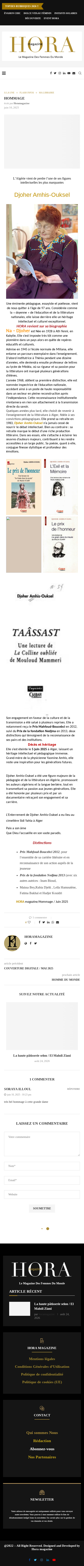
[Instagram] (60, 73)
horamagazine (22, 103)
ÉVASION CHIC (12, 13)
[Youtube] (68, 73)
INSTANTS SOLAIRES (65, 13)
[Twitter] (55, 73)
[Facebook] (51, 73)
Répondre (73, 1089)
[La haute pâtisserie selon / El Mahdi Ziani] (42, 1026)
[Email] (73, 73)
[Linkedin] (64, 73)
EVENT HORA (51, 18)
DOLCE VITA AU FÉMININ (37, 13)
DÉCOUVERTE (33, 18)
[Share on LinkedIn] (48, 922)
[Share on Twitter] (43, 922)
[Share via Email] (57, 922)
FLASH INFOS (27, 92)
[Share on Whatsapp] (53, 922)
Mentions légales (42, 1359)
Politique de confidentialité (42, 1374)
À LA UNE (9, 92)
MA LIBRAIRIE (46, 92)
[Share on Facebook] (39, 922)
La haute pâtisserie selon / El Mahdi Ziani (42, 1055)
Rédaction (42, 1440)
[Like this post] (32, 922)
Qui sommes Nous (42, 1432)
